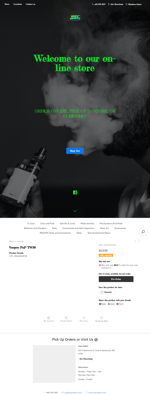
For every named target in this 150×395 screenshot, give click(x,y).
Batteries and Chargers (35, 228)
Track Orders (66, 321)
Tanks (79, 233)
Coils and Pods (47, 223)
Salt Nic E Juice (67, 223)
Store (7, 4)
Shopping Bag (101, 321)
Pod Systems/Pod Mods (111, 223)
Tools (54, 228)
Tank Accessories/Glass (98, 233)
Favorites (84, 321)
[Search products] (143, 232)
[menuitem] (135, 241)
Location (18, 4)
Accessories (120, 228)
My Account (49, 321)
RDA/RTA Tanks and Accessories (55, 233)
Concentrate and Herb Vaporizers (78, 228)
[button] (107, 292)
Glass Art (104, 228)
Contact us (30, 4)
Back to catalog (16, 241)
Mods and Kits (87, 223)
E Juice (31, 223)
